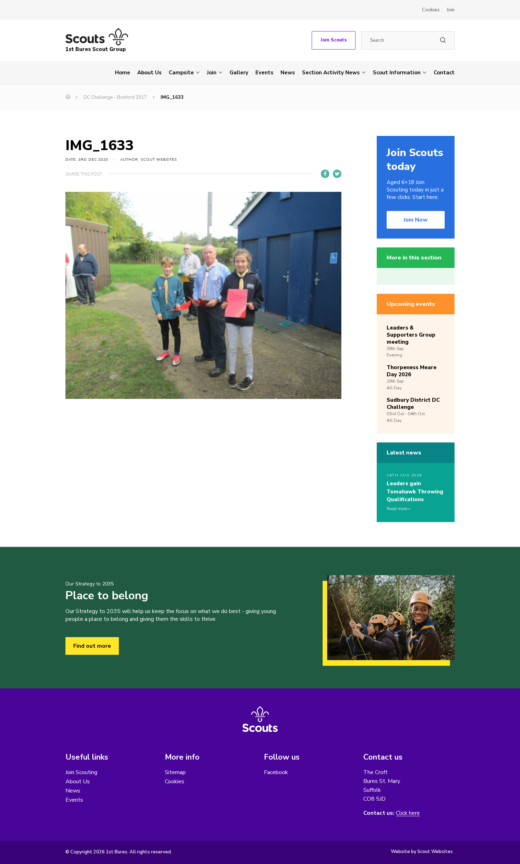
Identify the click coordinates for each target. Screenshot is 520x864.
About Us (149, 72)
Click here (408, 813)
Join (451, 10)
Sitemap (175, 772)
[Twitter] (337, 174)
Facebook (276, 772)
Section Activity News (331, 72)
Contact (444, 72)
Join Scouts (333, 40)
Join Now (416, 220)
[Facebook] (325, 174)
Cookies (431, 10)
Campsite (181, 72)
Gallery (239, 72)
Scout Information (397, 72)
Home (122, 72)
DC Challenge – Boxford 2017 (115, 97)
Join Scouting (81, 772)
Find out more (92, 646)
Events (264, 72)
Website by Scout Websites (422, 851)
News (288, 72)
